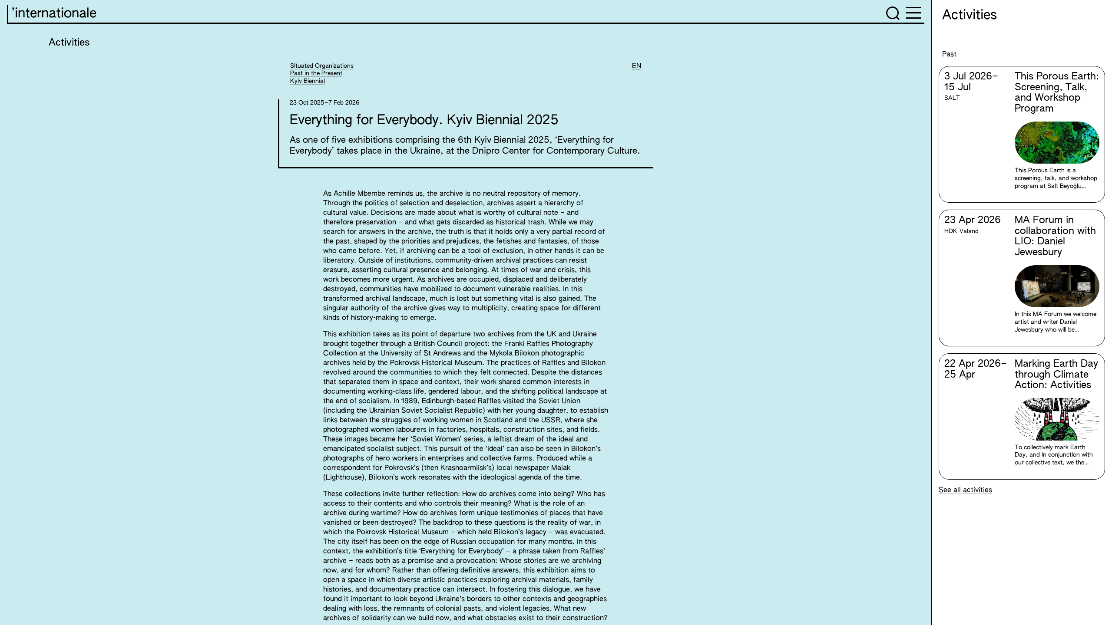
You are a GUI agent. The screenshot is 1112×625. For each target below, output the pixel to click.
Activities (69, 43)
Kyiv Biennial (307, 81)
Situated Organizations (322, 66)
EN (636, 66)
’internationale (54, 13)
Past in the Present (316, 73)
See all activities (965, 490)
